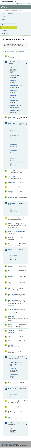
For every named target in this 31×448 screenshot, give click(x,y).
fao (9, 243)
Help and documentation (8, 13)
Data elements (5, 22)
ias (9, 282)
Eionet (8, 10)
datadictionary (12, 197)
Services (4, 30)
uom (9, 411)
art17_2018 (11, 176)
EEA (9, 1)
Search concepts (21, 51)
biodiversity (11, 182)
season (14, 95)
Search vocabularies (9, 51)
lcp (9, 351)
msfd (9, 357)
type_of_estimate (15, 105)
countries (14, 144)
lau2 (9, 341)
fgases (10, 249)
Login (18, 3)
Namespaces (5, 33)
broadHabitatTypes (15, 362)
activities (14, 129)
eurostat (10, 237)
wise (9, 417)
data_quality (15, 75)
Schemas (4, 25)
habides (10, 276)
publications (12, 388)
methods (14, 150)
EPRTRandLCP (13, 224)
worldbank (11, 423)
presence (14, 90)
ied (9, 288)
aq (8, 56)
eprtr (9, 218)
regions (14, 368)
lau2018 (10, 345)
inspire (10, 324)
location (14, 80)
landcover (11, 330)
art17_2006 (11, 123)
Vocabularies (5, 27)
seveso (10, 401)
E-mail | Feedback (6, 442)
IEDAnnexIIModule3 (13, 300)
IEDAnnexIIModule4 (13, 309)
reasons (14, 158)
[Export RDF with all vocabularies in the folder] (26, 64)
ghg (9, 270)
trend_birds (15, 100)
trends (14, 164)
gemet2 (10, 266)
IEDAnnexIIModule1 (13, 294)
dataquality (11, 203)
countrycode (15, 67)
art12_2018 (11, 117)
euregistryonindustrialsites (13, 231)
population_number (15, 85)
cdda (9, 187)
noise (9, 382)
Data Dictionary (14, 10)
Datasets (4, 16)
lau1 (9, 336)
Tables (3, 19)
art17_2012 (11, 171)
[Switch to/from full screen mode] (21, 4)
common (10, 191)
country (14, 428)
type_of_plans (15, 110)
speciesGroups (15, 374)
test (9, 407)
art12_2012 (11, 62)
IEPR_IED (11, 317)
